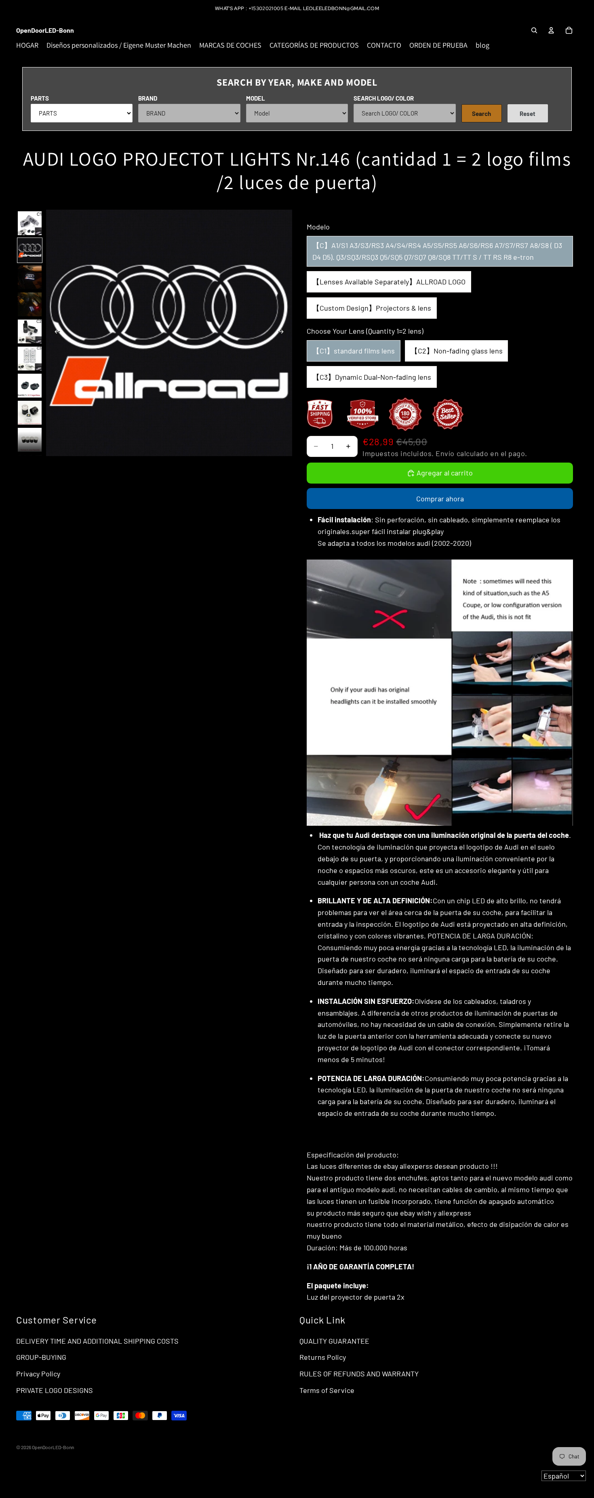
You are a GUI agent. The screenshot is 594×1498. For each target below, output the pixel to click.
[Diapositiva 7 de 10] (30, 386)
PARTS (40, 98)
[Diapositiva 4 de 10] (30, 304)
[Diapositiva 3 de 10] (30, 277)
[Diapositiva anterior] (55, 333)
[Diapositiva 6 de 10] (30, 358)
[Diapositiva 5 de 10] (30, 331)
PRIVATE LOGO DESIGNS (54, 1390)
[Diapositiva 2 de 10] (30, 250)
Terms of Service (326, 1390)
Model (255, 98)
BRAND (147, 98)
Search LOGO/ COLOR (384, 98)
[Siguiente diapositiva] (283, 333)
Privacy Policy (38, 1373)
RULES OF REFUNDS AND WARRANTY (359, 1373)
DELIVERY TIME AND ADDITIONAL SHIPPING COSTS (97, 1340)
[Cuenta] (551, 30)
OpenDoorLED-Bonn (53, 1447)
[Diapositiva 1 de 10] (30, 223)
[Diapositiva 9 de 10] (30, 440)
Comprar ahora (440, 498)
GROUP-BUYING (41, 1357)
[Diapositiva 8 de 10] (30, 413)
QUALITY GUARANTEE (334, 1340)
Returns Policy (322, 1357)
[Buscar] (534, 30)
